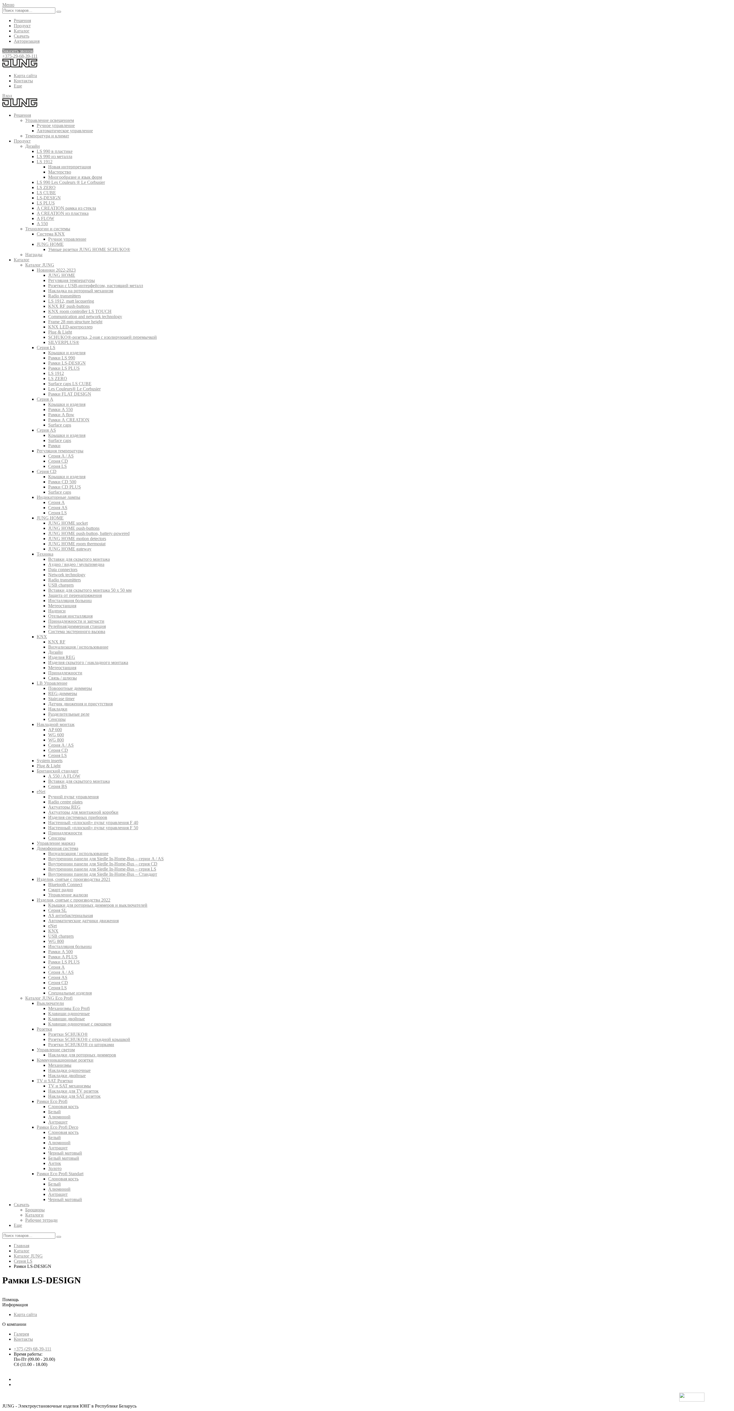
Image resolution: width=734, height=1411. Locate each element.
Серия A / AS (61, 456)
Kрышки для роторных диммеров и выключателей (97, 905)
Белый (54, 1111)
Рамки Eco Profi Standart (60, 1173)
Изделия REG (61, 657)
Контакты (23, 80)
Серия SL (57, 910)
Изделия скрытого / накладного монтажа (88, 662)
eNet (41, 791)
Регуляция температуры (71, 280)
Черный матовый (65, 1153)
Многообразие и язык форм (75, 177)
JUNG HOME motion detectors (77, 538)
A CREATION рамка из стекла (66, 208)
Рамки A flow (61, 414)
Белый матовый (63, 1158)
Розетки (44, 1029)
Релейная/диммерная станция (77, 626)
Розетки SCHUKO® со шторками (81, 1044)
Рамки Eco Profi (52, 1101)
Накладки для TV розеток (73, 1091)
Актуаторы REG (64, 807)
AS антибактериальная (70, 915)
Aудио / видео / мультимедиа (76, 564)
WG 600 (56, 734)
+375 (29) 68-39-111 (32, 1348)
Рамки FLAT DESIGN (69, 394)
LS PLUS (46, 203)
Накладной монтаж (56, 724)
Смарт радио (60, 889)
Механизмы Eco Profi (69, 1008)
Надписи (57, 610)
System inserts (50, 760)
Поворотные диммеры (70, 688)
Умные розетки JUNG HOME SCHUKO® (89, 249)
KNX (42, 636)
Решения (22, 20)
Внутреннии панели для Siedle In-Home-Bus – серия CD (102, 863)
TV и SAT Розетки (55, 1080)
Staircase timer (61, 698)
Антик (54, 1163)
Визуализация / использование (78, 647)
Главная (21, 1245)
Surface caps (59, 425)
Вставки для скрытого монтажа (79, 559)
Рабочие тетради (41, 1220)
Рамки (54, 445)
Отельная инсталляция (70, 616)
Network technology (66, 574)
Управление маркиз (56, 843)
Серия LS (46, 347)
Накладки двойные (67, 1075)
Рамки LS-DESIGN (67, 363)
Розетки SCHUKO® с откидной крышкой (89, 1039)
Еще (18, 85)
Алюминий (59, 1116)
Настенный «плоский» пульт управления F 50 (93, 827)
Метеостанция (62, 605)
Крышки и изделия (66, 352)
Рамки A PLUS (62, 956)
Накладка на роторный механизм (80, 290)
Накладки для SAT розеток (74, 1096)
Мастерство (59, 172)
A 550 (42, 223)
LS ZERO (46, 187)
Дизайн (32, 146)
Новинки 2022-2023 (56, 270)
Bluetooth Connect (65, 884)
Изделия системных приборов (77, 817)
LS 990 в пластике (55, 151)
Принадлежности (65, 672)
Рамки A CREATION (68, 419)
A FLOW (45, 218)
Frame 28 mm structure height (75, 321)
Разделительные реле (68, 714)
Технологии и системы (47, 228)
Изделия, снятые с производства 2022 (73, 900)
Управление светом (56, 1049)
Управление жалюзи (68, 894)
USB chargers (61, 585)
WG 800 (56, 739)
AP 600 (55, 729)
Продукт (22, 25)
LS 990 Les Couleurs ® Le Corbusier (71, 182)
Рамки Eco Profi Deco (57, 1127)
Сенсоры (57, 719)
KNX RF (56, 641)
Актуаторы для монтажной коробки (83, 812)
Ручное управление (56, 125)
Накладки (57, 709)
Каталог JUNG (39, 264)
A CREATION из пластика (63, 213)
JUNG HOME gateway (69, 548)
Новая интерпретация (69, 166)
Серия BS (57, 786)
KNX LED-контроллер (70, 326)
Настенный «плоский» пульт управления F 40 (93, 822)
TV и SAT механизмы (69, 1085)
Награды (33, 254)
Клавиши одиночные (69, 1013)
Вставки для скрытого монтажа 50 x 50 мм (90, 590)
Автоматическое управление (65, 130)
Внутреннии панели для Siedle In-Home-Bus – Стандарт (102, 874)
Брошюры (35, 1209)
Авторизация (27, 41)
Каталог (22, 30)
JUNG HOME (50, 244)
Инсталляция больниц (70, 600)
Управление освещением (49, 120)
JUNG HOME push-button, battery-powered (89, 533)
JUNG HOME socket (68, 523)
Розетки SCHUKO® (68, 1034)
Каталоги (34, 1215)
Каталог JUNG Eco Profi (49, 998)
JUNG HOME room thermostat (77, 543)
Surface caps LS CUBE (69, 383)
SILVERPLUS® (63, 342)
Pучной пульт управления (73, 796)
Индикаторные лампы (58, 497)
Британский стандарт (58, 770)
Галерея (21, 1334)
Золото (55, 1168)
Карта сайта (25, 75)
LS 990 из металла (54, 156)
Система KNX (51, 233)
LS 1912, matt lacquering (71, 301)
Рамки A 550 (60, 409)
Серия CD (58, 461)
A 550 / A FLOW (64, 776)
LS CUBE (46, 192)
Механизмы (59, 1065)
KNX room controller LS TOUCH (80, 311)
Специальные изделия (70, 992)
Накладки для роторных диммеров (82, 1054)
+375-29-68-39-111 (20, 56)
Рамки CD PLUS (64, 486)
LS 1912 (44, 161)
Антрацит (58, 1122)
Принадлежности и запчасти (76, 621)
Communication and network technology (85, 316)
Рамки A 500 (60, 951)
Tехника (45, 554)
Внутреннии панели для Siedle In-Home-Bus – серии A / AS (106, 858)
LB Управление (52, 683)
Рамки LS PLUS (64, 368)
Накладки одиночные (69, 1070)
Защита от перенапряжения (75, 595)
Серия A (45, 399)
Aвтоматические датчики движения (83, 920)
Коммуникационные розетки (65, 1060)
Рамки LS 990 (61, 357)
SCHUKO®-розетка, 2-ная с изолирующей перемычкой (102, 337)
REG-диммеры (62, 693)
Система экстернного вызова (76, 631)
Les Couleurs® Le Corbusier (74, 388)
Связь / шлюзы (62, 678)
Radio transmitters (64, 295)
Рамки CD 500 (62, 481)
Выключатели (50, 1003)
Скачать (21, 36)
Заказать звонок (17, 50)
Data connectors (62, 569)
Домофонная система (57, 848)
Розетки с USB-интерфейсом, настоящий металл (95, 285)
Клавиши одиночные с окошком (79, 1023)
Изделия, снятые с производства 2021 (73, 879)
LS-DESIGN (49, 197)
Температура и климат (47, 135)
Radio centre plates (65, 801)
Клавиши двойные (66, 1018)
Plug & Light (60, 332)
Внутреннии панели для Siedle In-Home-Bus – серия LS (102, 869)
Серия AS (46, 430)
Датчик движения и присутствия (80, 703)
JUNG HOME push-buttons (73, 528)
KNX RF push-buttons (69, 306)
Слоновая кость (63, 1106)
